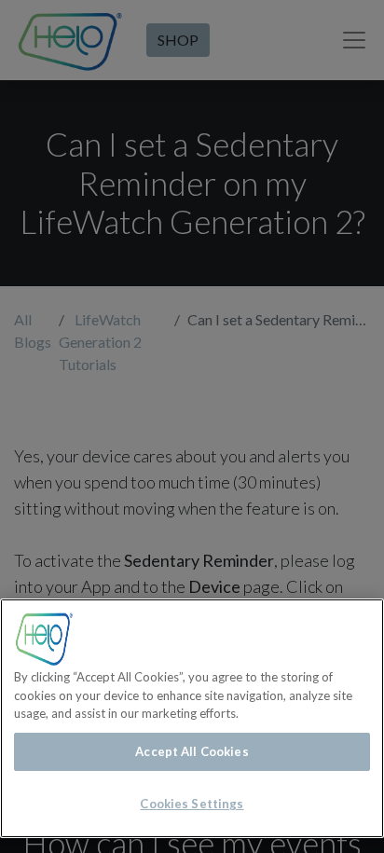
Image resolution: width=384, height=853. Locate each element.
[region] (192, 718)
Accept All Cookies (191, 751)
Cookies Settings (191, 803)
